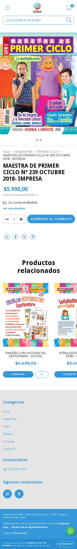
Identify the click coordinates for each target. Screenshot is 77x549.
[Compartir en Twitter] (24, 238)
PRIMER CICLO (48, 152)
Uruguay (9, 441)
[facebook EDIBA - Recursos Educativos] (19, 494)
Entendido (65, 544)
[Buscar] (69, 20)
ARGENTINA (23, 152)
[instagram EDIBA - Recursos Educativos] (7, 494)
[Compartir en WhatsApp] (7, 237)
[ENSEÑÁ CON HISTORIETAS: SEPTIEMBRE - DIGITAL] (41, 374)
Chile (6, 426)
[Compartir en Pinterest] (33, 238)
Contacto (9, 449)
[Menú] (7, 8)
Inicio (6, 152)
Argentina (10, 419)
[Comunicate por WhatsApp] (70, 530)
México (8, 434)
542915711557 (18, 469)
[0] (69, 9)
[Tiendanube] (15, 533)
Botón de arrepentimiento (30, 527)
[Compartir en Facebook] (16, 238)
